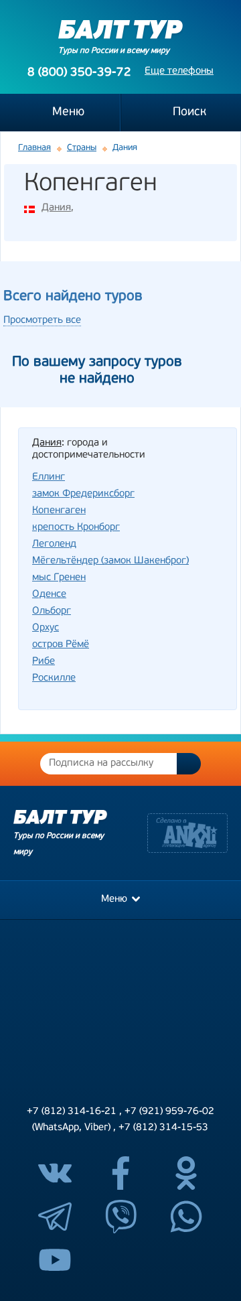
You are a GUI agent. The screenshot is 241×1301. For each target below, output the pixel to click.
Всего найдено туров (73, 296)
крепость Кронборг (76, 528)
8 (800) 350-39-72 (79, 73)
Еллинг (48, 477)
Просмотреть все (42, 321)
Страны (81, 147)
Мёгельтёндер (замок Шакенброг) (110, 561)
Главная (34, 147)
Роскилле (54, 678)
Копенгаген (59, 511)
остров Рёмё (60, 645)
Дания (56, 208)
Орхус (45, 628)
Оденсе (49, 595)
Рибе (43, 662)
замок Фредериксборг (83, 494)
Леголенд (54, 544)
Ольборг (51, 611)
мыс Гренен (59, 578)
